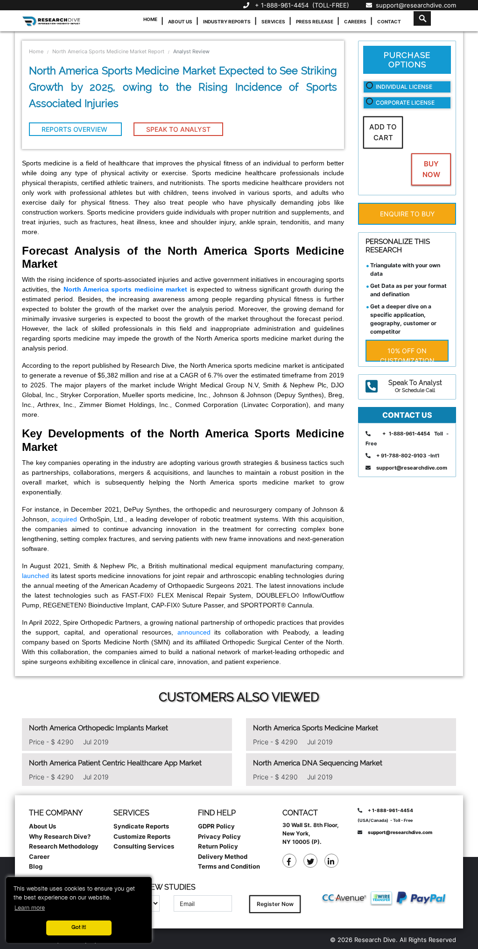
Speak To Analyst (178, 129)
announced (194, 632)
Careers (355, 21)
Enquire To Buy (407, 214)
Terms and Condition (229, 866)
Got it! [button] (78, 927)
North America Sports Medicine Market (315, 728)
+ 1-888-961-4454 (282, 5)
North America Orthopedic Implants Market (98, 728)
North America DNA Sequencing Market (317, 763)
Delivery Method (222, 856)
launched (35, 575)
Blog (35, 866)
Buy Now (431, 169)
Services (273, 21)
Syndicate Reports (141, 826)
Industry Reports (227, 21)
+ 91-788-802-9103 (401, 455)
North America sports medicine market (125, 289)
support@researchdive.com (414, 5)
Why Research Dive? (60, 836)
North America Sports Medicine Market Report (108, 51)
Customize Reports (141, 836)
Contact (389, 21)
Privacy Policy (219, 836)
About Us (180, 21)
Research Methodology (63, 846)
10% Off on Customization (407, 354)
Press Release (314, 21)
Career (39, 856)
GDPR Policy (216, 826)
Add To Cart (383, 132)
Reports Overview (75, 129)
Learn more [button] (29, 908)
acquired (64, 519)
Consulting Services (143, 846)
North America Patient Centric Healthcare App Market (115, 763)
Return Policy (218, 846)
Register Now (275, 903)
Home (150, 19)
